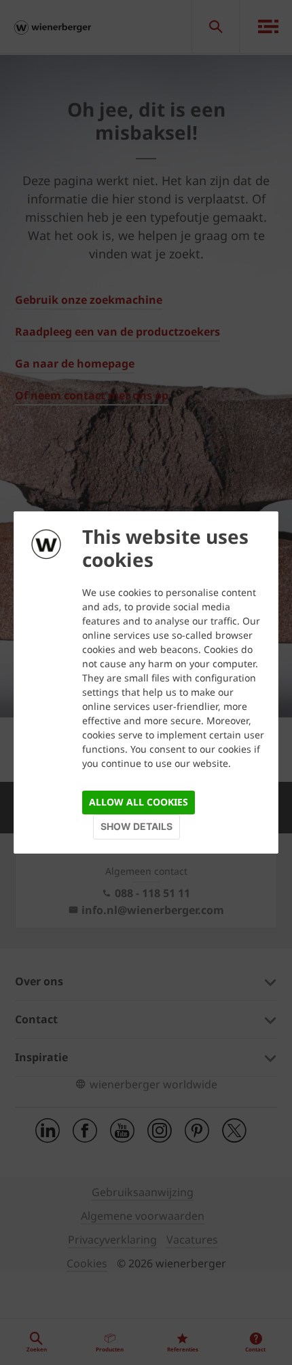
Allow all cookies (138, 801)
